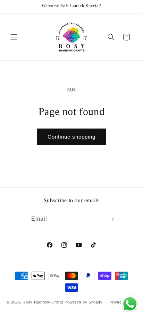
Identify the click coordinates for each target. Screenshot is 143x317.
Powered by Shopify (84, 302)
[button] (14, 37)
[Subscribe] (111, 219)
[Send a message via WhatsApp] (130, 304)
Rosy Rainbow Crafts (43, 302)
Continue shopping (71, 137)
